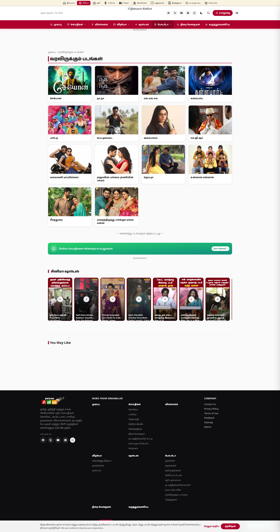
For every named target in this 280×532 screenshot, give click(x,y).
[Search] (208, 13)
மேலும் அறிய (211, 526)
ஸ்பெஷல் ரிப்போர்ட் (138, 443)
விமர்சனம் (171, 404)
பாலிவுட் (132, 414)
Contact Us (210, 404)
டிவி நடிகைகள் (173, 470)
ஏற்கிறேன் (230, 526)
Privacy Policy (211, 408)
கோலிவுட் (133, 409)
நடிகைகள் (170, 465)
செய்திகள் (134, 404)
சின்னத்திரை (135, 429)
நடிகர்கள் (170, 460)
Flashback (133, 448)
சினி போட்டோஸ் (173, 475)
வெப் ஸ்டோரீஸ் (173, 490)
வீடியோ (97, 455)
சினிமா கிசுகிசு (135, 424)
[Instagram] (188, 13)
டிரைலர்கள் (98, 465)
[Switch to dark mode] (201, 13)
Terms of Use (211, 413)
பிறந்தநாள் (171, 499)
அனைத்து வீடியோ (101, 460)
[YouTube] (181, 13)
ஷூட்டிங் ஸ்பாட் (173, 480)
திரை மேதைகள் (136, 433)
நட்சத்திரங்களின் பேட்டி (140, 438)
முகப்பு (52, 51)
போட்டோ (170, 455)
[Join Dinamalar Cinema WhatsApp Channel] (194, 13)
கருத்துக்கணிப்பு (138, 506)
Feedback (209, 417)
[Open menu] (237, 13)
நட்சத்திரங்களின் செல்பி (178, 485)
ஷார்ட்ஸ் (96, 470)
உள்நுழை (224, 12)
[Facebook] (168, 13)
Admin (207, 426)
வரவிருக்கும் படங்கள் (71, 51)
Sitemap (208, 422)
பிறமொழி (133, 419)
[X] (175, 13)
